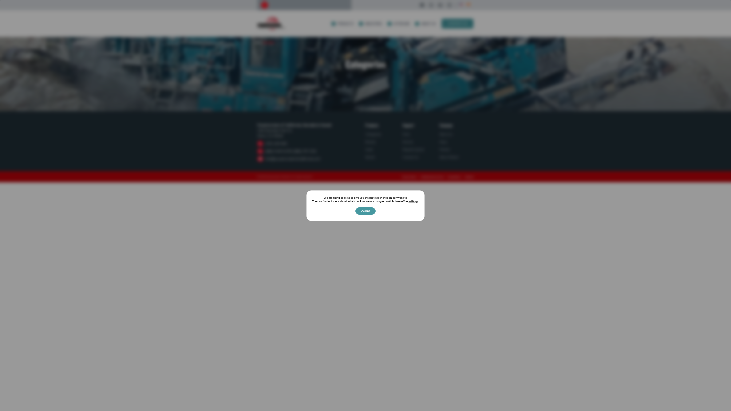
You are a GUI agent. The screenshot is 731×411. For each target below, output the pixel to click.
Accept (365, 211)
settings (413, 201)
